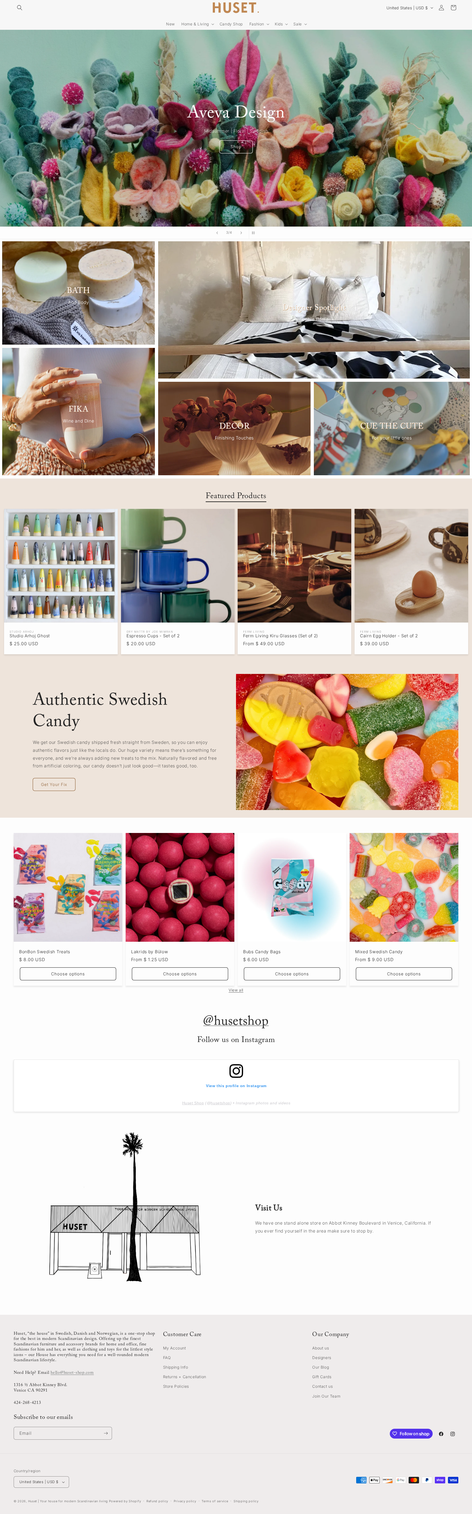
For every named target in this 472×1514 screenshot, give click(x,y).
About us (320, 1348)
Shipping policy (246, 1501)
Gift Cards (321, 1377)
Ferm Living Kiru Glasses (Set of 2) (280, 635)
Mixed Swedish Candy (379, 951)
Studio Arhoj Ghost (30, 635)
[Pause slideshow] (255, 233)
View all (236, 990)
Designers (321, 1357)
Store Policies (176, 1386)
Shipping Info (175, 1367)
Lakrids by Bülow (149, 951)
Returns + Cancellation (184, 1377)
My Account (174, 1348)
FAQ (167, 1357)
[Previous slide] (217, 233)
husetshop (220, 1103)
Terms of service (215, 1501)
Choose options (68, 973)
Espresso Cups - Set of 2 (152, 635)
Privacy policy (185, 1501)
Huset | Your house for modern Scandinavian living (68, 1501)
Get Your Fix (54, 784)
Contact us (322, 1386)
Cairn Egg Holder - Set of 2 (389, 635)
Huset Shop (193, 1103)
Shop (236, 146)
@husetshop (236, 1021)
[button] (20, 8)
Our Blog (320, 1367)
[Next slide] (241, 233)
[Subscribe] (106, 1433)
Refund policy (157, 1501)
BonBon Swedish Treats (44, 951)
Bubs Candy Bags (262, 951)
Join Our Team (326, 1396)
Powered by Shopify (125, 1501)
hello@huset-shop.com (72, 1373)
